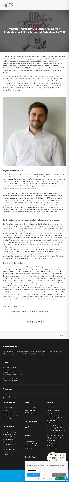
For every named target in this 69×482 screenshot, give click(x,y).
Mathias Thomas (43, 311)
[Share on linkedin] (34, 322)
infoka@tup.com (13, 381)
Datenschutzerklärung (48, 478)
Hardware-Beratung (9, 444)
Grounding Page (30, 457)
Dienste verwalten (32, 470)
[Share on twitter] (28, 322)
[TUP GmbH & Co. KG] (8, 5)
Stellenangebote (30, 410)
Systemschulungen (8, 449)
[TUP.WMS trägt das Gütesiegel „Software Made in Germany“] (56, 458)
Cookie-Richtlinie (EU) (31, 443)
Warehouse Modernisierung (11, 437)
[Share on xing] (41, 322)
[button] (65, 5)
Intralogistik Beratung (9, 432)
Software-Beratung (9, 442)
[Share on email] (43, 322)
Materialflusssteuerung (10, 413)
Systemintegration (8, 439)
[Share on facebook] (26, 322)
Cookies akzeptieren (33, 475)
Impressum (28, 448)
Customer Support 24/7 (10, 454)
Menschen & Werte (31, 408)
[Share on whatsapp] (37, 322)
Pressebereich (7, 389)
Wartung (5, 452)
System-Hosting (8, 447)
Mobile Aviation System (10, 415)
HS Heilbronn (33, 311)
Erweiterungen (7, 418)
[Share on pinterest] (32, 322)
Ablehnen (46, 475)
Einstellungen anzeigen (59, 475)
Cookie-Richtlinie (38, 478)
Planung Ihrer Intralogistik (11, 434)
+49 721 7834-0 (13, 378)
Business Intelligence (22, 311)
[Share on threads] (30, 322)
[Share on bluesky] (39, 322)
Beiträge (27, 427)
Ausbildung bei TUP (31, 413)
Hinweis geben (29, 441)
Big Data (13, 311)
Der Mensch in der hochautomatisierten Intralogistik (53, 410)
